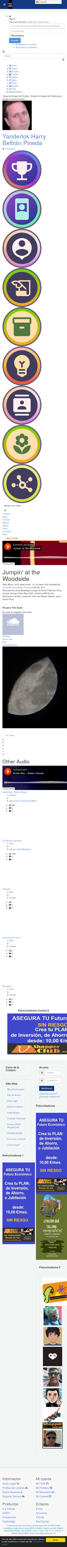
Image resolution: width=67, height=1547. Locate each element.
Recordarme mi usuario (26, 44)
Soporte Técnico (12, 1496)
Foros (39, 1509)
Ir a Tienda (8, 1509)
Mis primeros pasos (15, 1089)
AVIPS (6, 1513)
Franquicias (9, 1517)
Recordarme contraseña (26, 47)
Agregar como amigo (12, 505)
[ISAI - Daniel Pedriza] (52, 1376)
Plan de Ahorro (13, 1095)
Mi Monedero (44, 1492)
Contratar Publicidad (16, 1118)
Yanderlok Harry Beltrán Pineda (24, 139)
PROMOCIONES (14, 1133)
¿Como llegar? (13, 1144)
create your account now (38, 21)
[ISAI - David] (52, 1356)
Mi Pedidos (43, 1488)
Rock (11, 843)
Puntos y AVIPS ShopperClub (14, 1126)
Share (11, 735)
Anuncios (41, 1513)
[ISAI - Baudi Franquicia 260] (52, 1417)
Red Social (42, 1521)
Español (43, 2)
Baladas (12, 795)
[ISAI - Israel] (52, 1335)
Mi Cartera (42, 1496)
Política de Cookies (14, 1488)
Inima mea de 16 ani (11, 937)
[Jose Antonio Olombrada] (18, 1203)
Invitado (12, 897)
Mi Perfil (41, 1483)
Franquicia (10, 148)
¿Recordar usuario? (48, 1093)
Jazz (34, 584)
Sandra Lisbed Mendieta (20, 849)
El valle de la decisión (12, 840)
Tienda (40, 1517)
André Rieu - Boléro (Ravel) (14, 792)
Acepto (55, 1540)
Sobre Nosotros (11, 1492)
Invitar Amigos (13, 1112)
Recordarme (18, 35)
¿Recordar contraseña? (49, 1096)
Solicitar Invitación (15, 1106)
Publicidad (8, 1521)
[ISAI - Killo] (52, 1315)
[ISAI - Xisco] (52, 1438)
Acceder (15, 40)
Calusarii (6, 889)
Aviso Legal (12, 1100)
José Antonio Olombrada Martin (23, 800)
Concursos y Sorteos (16, 1138)
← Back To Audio (11, 538)
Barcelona (7, 986)
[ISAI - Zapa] (52, 1397)
